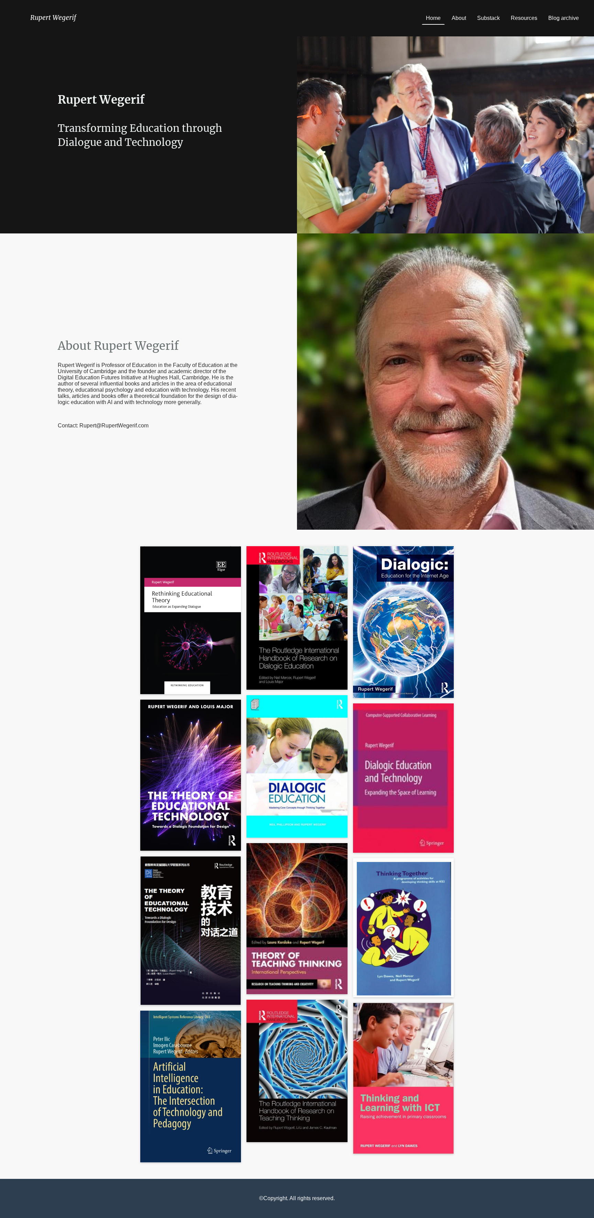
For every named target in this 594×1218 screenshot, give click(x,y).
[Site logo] (54, 28)
